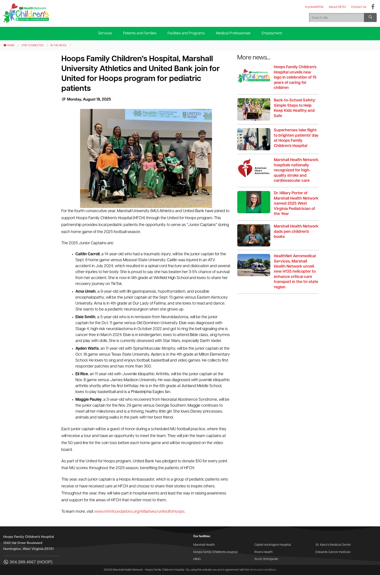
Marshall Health (204, 545)
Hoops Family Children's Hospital (215, 552)
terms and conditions (263, 569)
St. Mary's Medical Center (333, 545)
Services (105, 33)
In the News (58, 45)
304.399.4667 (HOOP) (31, 562)
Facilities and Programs (186, 33)
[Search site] (370, 17)
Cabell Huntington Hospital (272, 545)
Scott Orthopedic (266, 559)
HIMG (197, 559)
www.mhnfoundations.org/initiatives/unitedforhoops (139, 512)
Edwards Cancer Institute (333, 552)
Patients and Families (139, 33)
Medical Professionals (233, 33)
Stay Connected (33, 45)
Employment (272, 33)
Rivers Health (263, 552)
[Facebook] (373, 7)
